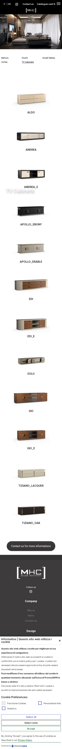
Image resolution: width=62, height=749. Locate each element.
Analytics (11, 708)
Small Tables (48, 58)
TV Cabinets (28, 62)
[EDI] (31, 284)
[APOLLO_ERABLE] (31, 247)
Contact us (28, 4)
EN (9, 4)
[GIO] (31, 396)
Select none (31, 722)
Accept (31, 728)
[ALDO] (31, 97)
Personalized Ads (52, 703)
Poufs (25, 58)
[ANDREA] (31, 135)
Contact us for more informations (31, 546)
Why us (31, 610)
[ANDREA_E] (31, 172)
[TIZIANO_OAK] (31, 508)
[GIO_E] (31, 433)
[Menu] (58, 3)
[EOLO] (31, 359)
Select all (31, 717)
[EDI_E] (31, 321)
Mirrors (4, 58)
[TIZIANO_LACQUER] (31, 471)
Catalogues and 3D (46, 4)
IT (4, 4)
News (31, 615)
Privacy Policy (25, 740)
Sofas (4, 62)
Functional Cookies (16, 703)
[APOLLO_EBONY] (31, 209)
